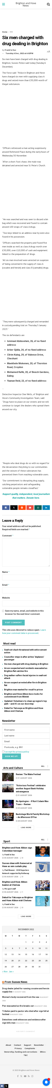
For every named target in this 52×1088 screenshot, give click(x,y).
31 (40, 967)
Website (6, 598)
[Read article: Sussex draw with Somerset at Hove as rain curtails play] (42, 867)
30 (33, 967)
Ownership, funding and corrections (20, 1052)
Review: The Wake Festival (28, 774)
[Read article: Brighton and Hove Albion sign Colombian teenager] (42, 851)
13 (12, 954)
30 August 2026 (11, 858)
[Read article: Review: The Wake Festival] (8, 777)
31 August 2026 (24, 778)
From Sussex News (16, 981)
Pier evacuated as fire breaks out (18, 1006)
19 (6, 961)
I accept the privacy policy (16, 752)
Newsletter (39, 1045)
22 (26, 961)
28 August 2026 (24, 821)
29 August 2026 (24, 808)
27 (12, 967)
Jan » (11, 971)
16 (33, 954)
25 (46, 961)
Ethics (42, 1052)
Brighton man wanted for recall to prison (23, 689)
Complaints (30, 1048)
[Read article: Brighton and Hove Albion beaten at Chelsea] (42, 885)
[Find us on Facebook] (17, 1076)
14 (19, 954)
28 (19, 967)
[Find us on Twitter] (21, 1076)
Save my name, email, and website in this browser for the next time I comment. (24, 612)
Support (27, 1045)
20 (12, 961)
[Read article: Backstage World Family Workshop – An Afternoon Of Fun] (8, 817)
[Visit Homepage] (25, 4)
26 (6, 967)
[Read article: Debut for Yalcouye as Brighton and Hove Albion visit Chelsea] (42, 901)
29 (26, 967)
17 (40, 954)
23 (33, 961)
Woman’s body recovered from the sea (20, 997)
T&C (26, 1055)
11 (46, 948)
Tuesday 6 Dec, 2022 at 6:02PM (19, 53)
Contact (17, 1045)
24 (40, 961)
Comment (8, 535)
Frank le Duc (10, 50)
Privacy (18, 1048)
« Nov (5, 971)
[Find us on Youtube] (25, 1076)
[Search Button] (48, 4)
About (8, 1045)
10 (40, 948)
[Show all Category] (47, 766)
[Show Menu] (3, 4)
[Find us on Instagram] (32, 1076)
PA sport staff (10, 889)
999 (11, 32)
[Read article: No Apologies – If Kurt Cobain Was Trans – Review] (8, 804)
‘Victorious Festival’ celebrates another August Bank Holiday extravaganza (31, 788)
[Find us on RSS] (29, 1076)
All (42, 766)
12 (6, 954)
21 (19, 961)
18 (46, 954)
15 (26, 954)
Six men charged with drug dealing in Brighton (26, 664)
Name (6, 572)
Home (4, 32)
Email (5, 584)
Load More (26, 827)
